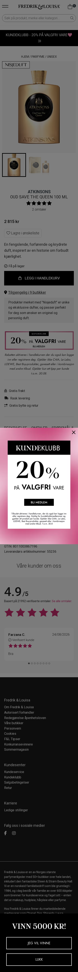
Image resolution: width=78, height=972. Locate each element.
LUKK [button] (39, 959)
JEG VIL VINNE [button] (39, 943)
